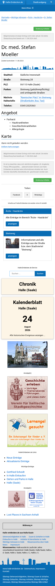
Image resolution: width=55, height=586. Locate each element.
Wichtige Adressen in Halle (13, 542)
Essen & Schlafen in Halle (39, 537)
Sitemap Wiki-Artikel (39, 582)
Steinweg (10, 233)
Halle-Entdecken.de (14, 2)
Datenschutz (29, 569)
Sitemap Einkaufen (10, 579)
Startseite (5, 17)
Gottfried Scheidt (16, 472)
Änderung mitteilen (42, 29)
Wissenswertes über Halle (37, 542)
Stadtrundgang (39, 2)
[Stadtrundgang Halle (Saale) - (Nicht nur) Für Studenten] (27, 369)
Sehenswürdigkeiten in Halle (14, 537)
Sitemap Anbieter (26, 579)
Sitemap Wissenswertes (21, 582)
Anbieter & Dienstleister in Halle (33, 539)
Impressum (15, 545)
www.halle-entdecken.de (13, 569)
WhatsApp (38, 195)
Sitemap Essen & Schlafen (38, 577)
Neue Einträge (14, 457)
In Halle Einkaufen (16, 475)
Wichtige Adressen (18, 17)
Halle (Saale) (13, 482)
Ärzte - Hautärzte (35, 17)
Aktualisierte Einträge (18, 461)
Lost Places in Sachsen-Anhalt (23, 514)
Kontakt (6, 571)
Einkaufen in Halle (10, 539)
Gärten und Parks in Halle (20, 479)
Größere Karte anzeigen (10, 147)
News (5, 545)
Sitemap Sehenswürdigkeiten (15, 577)
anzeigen (12, 224)
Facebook (16, 195)
